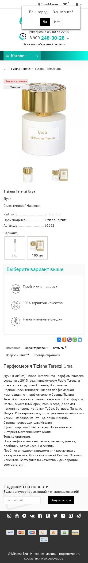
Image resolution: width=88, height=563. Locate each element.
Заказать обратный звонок (44, 44)
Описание (13, 348)
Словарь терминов (47, 355)
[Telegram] (80, 340)
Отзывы (60, 348)
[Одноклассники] (64, 340)
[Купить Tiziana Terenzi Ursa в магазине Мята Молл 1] (60, 174)
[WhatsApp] (75, 340)
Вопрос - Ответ (17, 355)
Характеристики (36, 348)
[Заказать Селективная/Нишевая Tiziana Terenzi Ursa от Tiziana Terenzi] (28, 174)
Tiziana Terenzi (21, 68)
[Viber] (69, 340)
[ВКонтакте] (59, 340)
